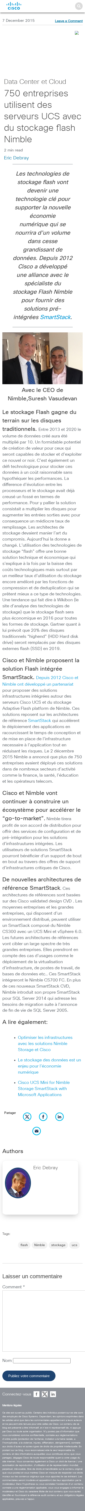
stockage (58, 1245)
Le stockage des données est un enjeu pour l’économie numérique (49, 1066)
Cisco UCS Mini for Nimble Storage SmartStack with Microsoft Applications (44, 1089)
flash (24, 1245)
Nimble (39, 1245)
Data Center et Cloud (35, 82)
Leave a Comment (69, 21)
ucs (74, 1245)
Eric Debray (16, 158)
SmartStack (55, 317)
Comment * (13, 1287)
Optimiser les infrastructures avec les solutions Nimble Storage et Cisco (45, 1044)
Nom (7, 1361)
